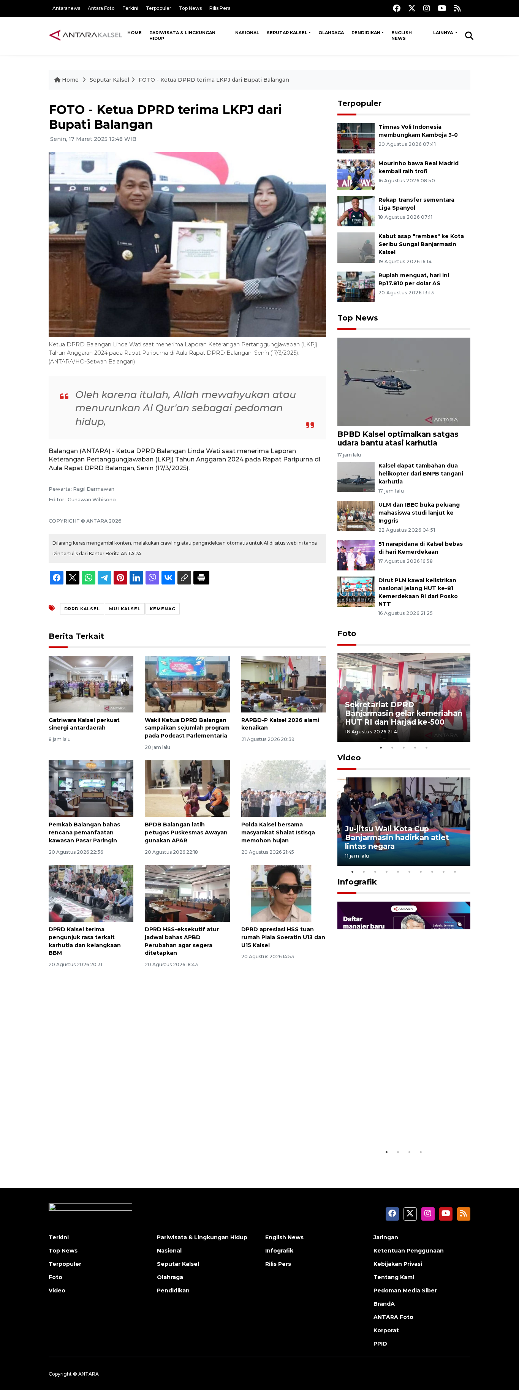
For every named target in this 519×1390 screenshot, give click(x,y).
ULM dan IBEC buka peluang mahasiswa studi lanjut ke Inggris (419, 512)
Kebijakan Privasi (397, 1263)
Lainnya (443, 32)
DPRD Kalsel (82, 608)
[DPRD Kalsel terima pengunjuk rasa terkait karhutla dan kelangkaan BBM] (91, 893)
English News (401, 35)
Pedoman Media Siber (405, 1290)
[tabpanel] (403, 697)
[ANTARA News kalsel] (86, 35)
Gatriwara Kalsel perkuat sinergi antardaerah (84, 724)
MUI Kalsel (125, 608)
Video (349, 757)
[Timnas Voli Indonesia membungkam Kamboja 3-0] (356, 137)
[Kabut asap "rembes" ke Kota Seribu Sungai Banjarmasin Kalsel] (356, 247)
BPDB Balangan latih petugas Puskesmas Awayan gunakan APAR (186, 832)
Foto (346, 633)
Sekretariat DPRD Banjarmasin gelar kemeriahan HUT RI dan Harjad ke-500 (403, 713)
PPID (380, 1343)
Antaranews (66, 8)
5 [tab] (426, 747)
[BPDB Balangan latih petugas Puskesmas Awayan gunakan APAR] (187, 788)
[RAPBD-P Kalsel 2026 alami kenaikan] (283, 683)
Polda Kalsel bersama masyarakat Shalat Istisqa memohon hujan (278, 832)
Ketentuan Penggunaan (408, 1250)
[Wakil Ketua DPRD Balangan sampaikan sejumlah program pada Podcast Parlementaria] (187, 683)
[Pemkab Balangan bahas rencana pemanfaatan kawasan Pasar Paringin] (91, 788)
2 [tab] (392, 747)
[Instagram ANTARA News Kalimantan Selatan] (426, 8)
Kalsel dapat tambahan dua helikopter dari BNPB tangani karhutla (420, 473)
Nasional (247, 32)
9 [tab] (444, 871)
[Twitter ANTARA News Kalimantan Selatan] (412, 8)
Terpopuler (158, 8)
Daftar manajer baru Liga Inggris (393, 1121)
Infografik (357, 881)
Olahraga (331, 32)
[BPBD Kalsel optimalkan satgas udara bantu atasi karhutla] (403, 381)
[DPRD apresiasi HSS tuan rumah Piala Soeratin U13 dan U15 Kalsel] (283, 893)
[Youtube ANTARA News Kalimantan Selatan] (442, 8)
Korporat (386, 1330)
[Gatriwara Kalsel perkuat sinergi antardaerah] (91, 683)
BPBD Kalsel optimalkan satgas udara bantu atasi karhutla (398, 438)
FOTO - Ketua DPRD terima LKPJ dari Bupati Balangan (214, 79)
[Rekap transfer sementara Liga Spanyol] (356, 210)
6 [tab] (409, 871)
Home (134, 32)
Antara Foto (101, 8)
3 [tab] (404, 747)
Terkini (130, 8)
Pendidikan (365, 32)
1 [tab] (381, 747)
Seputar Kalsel (287, 32)
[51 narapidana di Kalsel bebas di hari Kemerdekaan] (356, 554)
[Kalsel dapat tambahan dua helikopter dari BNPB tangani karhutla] (356, 476)
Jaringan (385, 1237)
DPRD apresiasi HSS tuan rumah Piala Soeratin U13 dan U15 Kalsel (283, 937)
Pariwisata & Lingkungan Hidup (182, 35)
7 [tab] (421, 871)
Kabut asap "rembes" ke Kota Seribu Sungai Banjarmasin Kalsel (421, 244)
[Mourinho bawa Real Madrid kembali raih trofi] (356, 174)
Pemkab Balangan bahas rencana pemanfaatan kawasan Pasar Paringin (84, 832)
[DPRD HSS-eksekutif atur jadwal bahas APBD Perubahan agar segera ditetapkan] (187, 893)
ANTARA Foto (393, 1317)
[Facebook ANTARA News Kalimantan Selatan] (396, 8)
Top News (190, 8)
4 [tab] (415, 747)
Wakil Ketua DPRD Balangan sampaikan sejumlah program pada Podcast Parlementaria (187, 728)
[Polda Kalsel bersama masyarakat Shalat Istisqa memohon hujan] (283, 788)
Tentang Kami (393, 1277)
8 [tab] (432, 871)
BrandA (384, 1303)
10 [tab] (455, 871)
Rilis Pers (219, 8)
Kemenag (163, 608)
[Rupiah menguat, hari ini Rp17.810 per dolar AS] (356, 286)
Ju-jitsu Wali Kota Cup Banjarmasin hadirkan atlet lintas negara (397, 837)
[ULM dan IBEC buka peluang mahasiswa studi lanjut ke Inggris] (356, 515)
